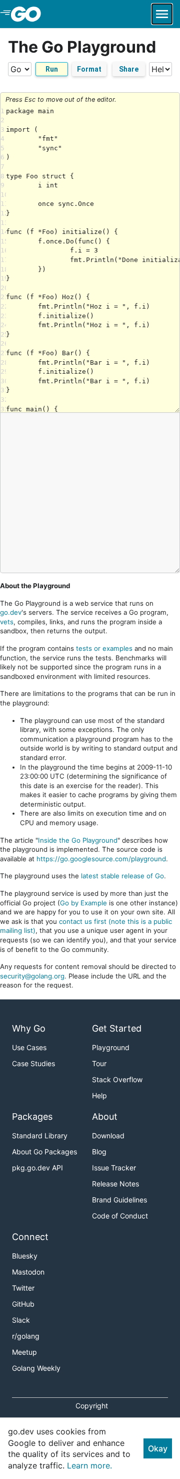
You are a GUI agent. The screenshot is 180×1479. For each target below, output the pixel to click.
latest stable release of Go (122, 876)
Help (99, 1095)
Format (89, 69)
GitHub (23, 1304)
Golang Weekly (36, 1368)
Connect (30, 1236)
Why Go (29, 1028)
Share (128, 69)
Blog (99, 1151)
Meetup (24, 1352)
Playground (111, 1047)
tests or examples (104, 648)
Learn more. (89, 1465)
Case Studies (33, 1063)
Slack (21, 1320)
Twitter (23, 1288)
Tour (99, 1063)
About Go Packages (44, 1151)
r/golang (26, 1336)
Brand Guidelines (119, 1199)
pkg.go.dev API (37, 1167)
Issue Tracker (114, 1167)
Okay (158, 1448)
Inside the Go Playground (78, 840)
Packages (32, 1116)
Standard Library (40, 1135)
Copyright (92, 1405)
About (105, 1116)
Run (52, 69)
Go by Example (83, 903)
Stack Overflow (117, 1079)
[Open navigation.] (162, 14)
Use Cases (29, 1047)
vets (7, 622)
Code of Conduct (120, 1215)
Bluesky (25, 1256)
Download (108, 1135)
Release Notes (115, 1183)
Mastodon (28, 1272)
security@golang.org (32, 976)
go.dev (11, 612)
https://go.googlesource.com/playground (101, 859)
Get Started (117, 1028)
